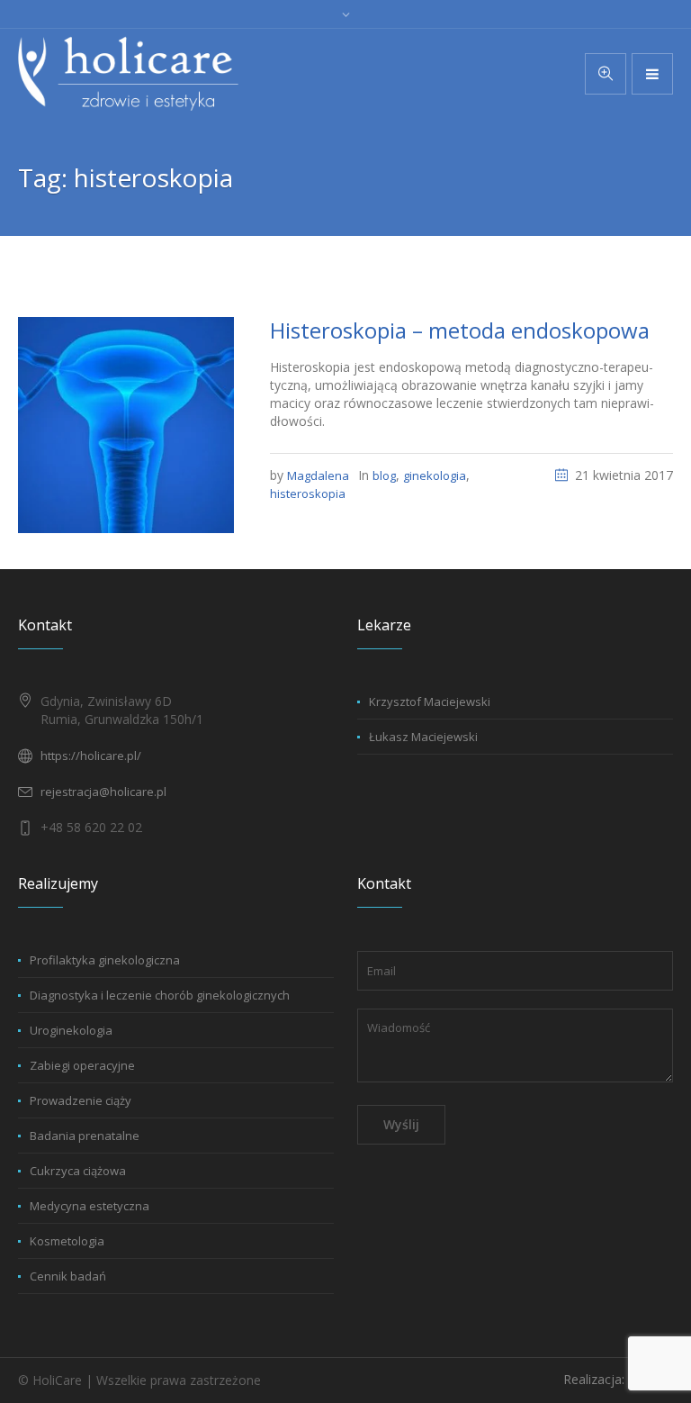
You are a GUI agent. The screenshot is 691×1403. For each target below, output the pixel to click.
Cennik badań (68, 1276)
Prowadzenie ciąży (80, 1100)
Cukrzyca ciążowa (78, 1171)
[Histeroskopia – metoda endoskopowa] (126, 424)
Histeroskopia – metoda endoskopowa (460, 330)
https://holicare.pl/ (90, 755)
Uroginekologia (71, 1030)
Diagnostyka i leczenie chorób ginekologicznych (160, 995)
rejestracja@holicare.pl (103, 791)
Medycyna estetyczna (89, 1206)
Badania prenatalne (84, 1135)
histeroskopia (308, 493)
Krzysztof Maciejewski (429, 701)
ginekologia (434, 475)
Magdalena (318, 475)
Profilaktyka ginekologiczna (105, 960)
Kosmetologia (67, 1241)
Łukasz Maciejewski (423, 737)
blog (384, 475)
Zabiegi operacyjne (82, 1065)
